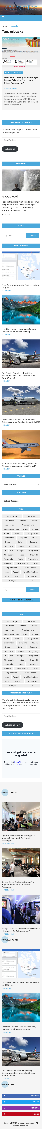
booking (35, 529)
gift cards (8, 546)
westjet (12, 580)
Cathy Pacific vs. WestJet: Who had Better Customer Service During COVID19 (21, 420)
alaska (34, 520)
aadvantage (12, 516)
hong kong (33, 546)
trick (7, 576)
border (6, 533)
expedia (33, 542)
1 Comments (6, 381)
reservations (22, 563)
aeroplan (31, 516)
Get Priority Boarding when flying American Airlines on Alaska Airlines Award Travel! (18, 375)
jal (5, 550)
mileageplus (9, 555)
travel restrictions (30, 572)
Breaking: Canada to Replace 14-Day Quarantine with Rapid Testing (19, 330)
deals (7, 542)
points (20, 559)
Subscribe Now (12, 724)
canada (17, 533)
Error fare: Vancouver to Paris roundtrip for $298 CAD (20, 286)
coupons (23, 538)
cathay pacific (32, 533)
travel (16, 572)
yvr (32, 580)
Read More (6, 215)
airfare (23, 520)
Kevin (15, 88)
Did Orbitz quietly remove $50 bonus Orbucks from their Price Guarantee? (21, 80)
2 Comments (6, 290)
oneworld (34, 555)
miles (22, 555)
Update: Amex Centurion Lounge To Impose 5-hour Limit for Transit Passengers (18, 838)
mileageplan (33, 550)
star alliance (30, 567)
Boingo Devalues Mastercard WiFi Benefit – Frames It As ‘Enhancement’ (21, 929)
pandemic (8, 559)
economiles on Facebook (21, 600)
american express (11, 529)
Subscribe (10, 148)
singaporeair (11, 567)
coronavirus (9, 538)
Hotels (7, 72)
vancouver (32, 576)
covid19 (35, 538)
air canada (9, 520)
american (9, 525)
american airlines (29, 525)
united (18, 576)
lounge (20, 550)
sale (36, 563)
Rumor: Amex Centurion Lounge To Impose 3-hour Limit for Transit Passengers (18, 884)
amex (25, 529)
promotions (33, 559)
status (6, 572)
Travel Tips (17, 72)
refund (7, 563)
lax (11, 550)
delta (20, 542)
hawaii (21, 546)
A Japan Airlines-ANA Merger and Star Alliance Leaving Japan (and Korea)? (19, 464)
